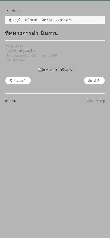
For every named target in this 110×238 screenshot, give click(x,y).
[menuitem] (16, 10)
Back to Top (96, 100)
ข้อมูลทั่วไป (26, 50)
